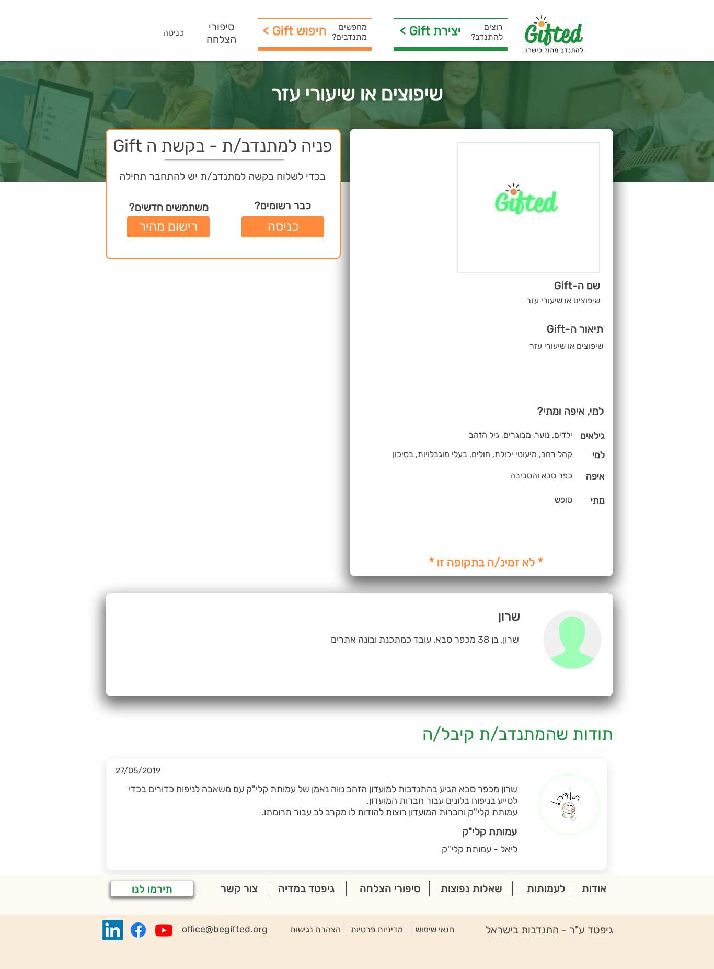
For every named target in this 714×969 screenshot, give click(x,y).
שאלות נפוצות (471, 888)
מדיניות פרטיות (377, 929)
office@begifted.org (225, 929)
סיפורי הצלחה (221, 32)
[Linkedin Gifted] (112, 930)
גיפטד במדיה (306, 888)
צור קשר (239, 888)
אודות (594, 888)
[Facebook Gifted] (138, 930)
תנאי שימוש (435, 929)
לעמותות (546, 888)
